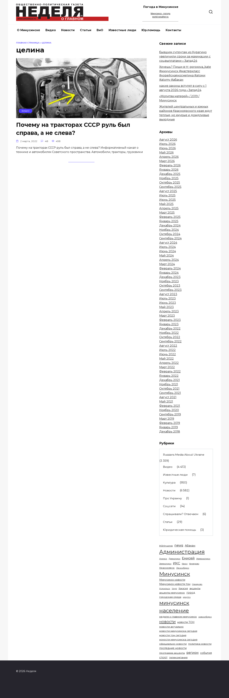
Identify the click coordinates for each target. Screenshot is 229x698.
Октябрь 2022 (169, 337)
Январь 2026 (168, 169)
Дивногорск (174, 559)
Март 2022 (167, 367)
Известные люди (122, 30)
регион (192, 653)
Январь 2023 (169, 324)
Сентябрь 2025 (170, 187)
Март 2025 (167, 212)
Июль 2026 (167, 144)
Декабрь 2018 (169, 431)
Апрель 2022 (169, 363)
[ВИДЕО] (81, 116)
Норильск (164, 588)
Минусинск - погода (160, 13)
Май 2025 (166, 204)
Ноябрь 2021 (168, 384)
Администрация (182, 552)
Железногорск (203, 559)
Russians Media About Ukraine (183, 454)
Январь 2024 (169, 272)
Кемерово (194, 563)
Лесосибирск (182, 568)
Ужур (174, 588)
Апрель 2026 (169, 156)
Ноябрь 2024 (169, 229)
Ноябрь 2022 (169, 333)
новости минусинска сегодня (178, 630)
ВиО (100, 30)
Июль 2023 (167, 298)
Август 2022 (168, 345)
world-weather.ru (160, 17)
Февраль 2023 (170, 320)
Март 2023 (167, 315)
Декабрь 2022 (170, 328)
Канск (184, 564)
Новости (68, 30)
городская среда (170, 597)
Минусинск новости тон (174, 584)
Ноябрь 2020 (169, 410)
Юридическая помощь (179, 529)
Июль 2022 (167, 350)
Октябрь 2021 (169, 388)
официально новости (173, 643)
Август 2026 (168, 139)
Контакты (173, 30)
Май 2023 (166, 307)
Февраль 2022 (170, 371)
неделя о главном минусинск (178, 616)
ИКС (176, 563)
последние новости (173, 648)
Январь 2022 (169, 375)
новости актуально (171, 626)
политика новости (199, 643)
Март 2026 (167, 161)
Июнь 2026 (167, 148)
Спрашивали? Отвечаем (180, 514)
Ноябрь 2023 (169, 281)
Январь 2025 (168, 221)
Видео (50, 30)
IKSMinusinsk (166, 545)
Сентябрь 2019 (170, 414)
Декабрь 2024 (170, 225)
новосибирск (205, 617)
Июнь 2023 (167, 302)
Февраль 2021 (169, 405)
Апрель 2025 (169, 208)
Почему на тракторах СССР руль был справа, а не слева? (73, 128)
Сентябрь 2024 (170, 238)
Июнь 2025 (167, 199)
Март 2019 (166, 418)
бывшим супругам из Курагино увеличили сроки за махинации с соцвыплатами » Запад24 (185, 56)
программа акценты (172, 652)
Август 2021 (167, 397)
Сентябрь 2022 (170, 341)
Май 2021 (166, 401)
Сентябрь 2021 (170, 393)
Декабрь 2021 (169, 380)
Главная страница (28, 43)
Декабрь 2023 (170, 277)
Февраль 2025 (170, 217)
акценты (194, 588)
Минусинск (174, 574)
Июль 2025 (167, 195)
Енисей (188, 558)
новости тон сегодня (172, 635)
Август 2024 (168, 242)
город (190, 592)
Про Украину (172, 498)
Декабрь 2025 (169, 174)
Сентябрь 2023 (170, 290)
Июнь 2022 (167, 354)
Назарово (197, 584)
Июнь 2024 (167, 251)
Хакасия (183, 588)
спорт (163, 657)
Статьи (85, 30)
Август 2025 (168, 191)
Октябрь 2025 (169, 182)
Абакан (190, 545)
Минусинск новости (172, 579)
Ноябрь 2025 (169, 178)
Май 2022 (166, 358)
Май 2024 (166, 255)
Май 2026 (166, 152)
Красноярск (167, 567)
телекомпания (178, 657)
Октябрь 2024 (169, 234)
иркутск (187, 597)
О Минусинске (28, 30)
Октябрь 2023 (169, 285)
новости (167, 621)
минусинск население (174, 607)
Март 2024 (167, 264)
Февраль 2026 (170, 165)
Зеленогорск (165, 564)
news (178, 545)
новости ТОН (185, 622)
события (206, 653)
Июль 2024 (167, 247)
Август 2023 (168, 294)
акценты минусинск (172, 592)
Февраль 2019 (169, 423)
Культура (169, 482)
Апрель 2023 (169, 311)
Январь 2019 (168, 427)
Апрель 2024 (169, 260)
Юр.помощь (151, 30)
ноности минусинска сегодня (178, 639)
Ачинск (163, 558)
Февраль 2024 (170, 268)
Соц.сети (169, 506)
